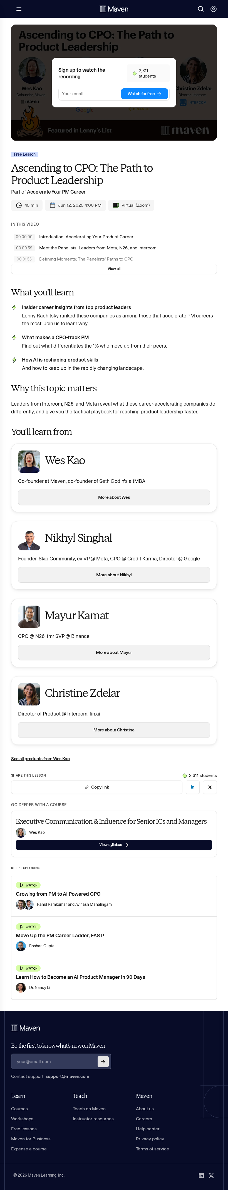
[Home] (25, 1028)
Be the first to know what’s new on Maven (58, 1045)
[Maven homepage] (114, 9)
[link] (193, 787)
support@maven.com (67, 1076)
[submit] (103, 1061)
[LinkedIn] (201, 1175)
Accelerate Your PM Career (56, 192)
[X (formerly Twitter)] (211, 1175)
